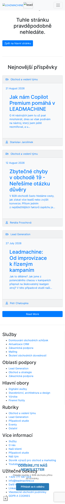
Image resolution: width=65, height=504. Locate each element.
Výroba (13, 396)
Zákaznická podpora (21, 347)
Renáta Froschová (20, 222)
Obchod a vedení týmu (22, 413)
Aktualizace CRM (19, 344)
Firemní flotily (17, 400)
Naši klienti (15, 448)
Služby (13, 441)
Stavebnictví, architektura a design (29, 392)
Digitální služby (18, 389)
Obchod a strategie (20, 372)
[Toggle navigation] (58, 5)
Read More (32, 314)
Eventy (13, 424)
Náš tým (14, 456)
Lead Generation (18, 368)
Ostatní (13, 428)
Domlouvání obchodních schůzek (28, 340)
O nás (12, 445)
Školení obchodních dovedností (27, 355)
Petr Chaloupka (18, 303)
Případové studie (19, 420)
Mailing (13, 351)
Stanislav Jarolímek (21, 142)
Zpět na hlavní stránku (17, 43)
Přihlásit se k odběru (32, 486)
